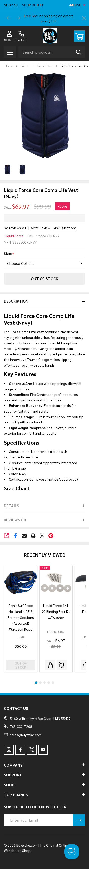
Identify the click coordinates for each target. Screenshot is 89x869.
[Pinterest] (50, 535)
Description (16, 301)
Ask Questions (65, 227)
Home (9, 66)
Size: (9, 253)
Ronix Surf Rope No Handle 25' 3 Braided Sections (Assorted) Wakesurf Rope (21, 617)
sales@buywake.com (26, 734)
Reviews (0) (15, 519)
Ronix (21, 637)
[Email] (24, 535)
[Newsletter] (79, 820)
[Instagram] (9, 749)
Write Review (40, 227)
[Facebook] (15, 535)
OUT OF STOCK (44, 278)
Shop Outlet (32, 5)
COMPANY (13, 765)
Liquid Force (14, 235)
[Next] (18, 18)
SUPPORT (13, 774)
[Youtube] (43, 749)
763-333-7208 (21, 726)
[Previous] (9, 18)
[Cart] (79, 36)
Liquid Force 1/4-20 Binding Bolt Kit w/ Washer (56, 611)
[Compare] (62, 665)
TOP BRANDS (16, 794)
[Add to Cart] (50, 665)
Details (11, 505)
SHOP (9, 784)
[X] (42, 535)
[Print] (33, 535)
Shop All (11, 5)
